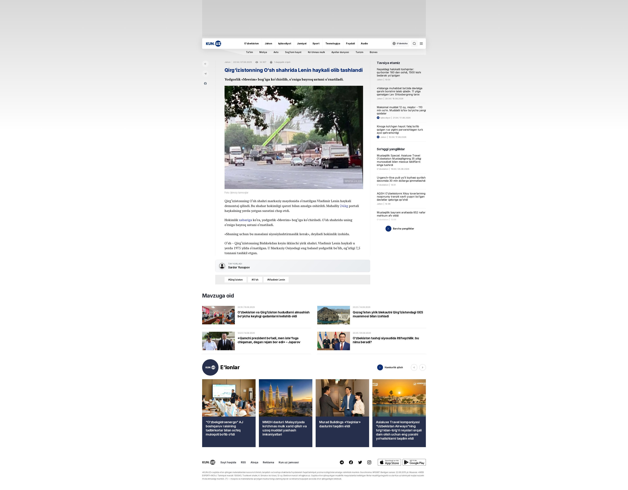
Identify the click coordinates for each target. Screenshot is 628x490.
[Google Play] (414, 462)
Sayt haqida (228, 462)
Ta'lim (249, 52)
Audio (364, 43)
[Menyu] (421, 43)
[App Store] (389, 462)
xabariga (245, 220)
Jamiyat (301, 43)
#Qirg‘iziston (235, 279)
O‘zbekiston (251, 43)
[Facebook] (205, 83)
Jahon (268, 43)
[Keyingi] (422, 367)
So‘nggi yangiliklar (391, 149)
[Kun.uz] (213, 44)
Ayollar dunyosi (340, 52)
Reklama (268, 462)
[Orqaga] (205, 64)
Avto (276, 52)
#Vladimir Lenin (276, 279)
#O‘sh (255, 279)
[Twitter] (360, 462)
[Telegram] (205, 73)
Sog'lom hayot (293, 52)
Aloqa (254, 462)
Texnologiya (332, 43)
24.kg (344, 206)
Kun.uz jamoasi (289, 462)
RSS (243, 462)
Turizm (359, 52)
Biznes (373, 52)
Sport (316, 43)
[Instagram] (369, 462)
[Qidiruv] (414, 43)
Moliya (263, 52)
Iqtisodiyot (284, 43)
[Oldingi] (414, 367)
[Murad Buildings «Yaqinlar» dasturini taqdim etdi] (342, 413)
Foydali (350, 43)
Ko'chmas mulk (316, 52)
